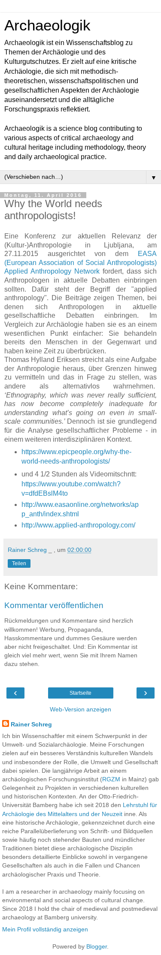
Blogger (96, 946)
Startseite (80, 693)
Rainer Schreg (31, 724)
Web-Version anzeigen (80, 709)
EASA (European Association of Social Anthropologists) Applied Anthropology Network (80, 262)
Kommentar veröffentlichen (53, 605)
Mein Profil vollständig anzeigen (45, 929)
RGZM (111, 779)
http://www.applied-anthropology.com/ (78, 525)
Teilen (19, 563)
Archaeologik (47, 25)
